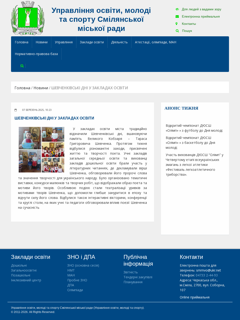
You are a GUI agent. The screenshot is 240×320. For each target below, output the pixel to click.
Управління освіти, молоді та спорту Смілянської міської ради (101, 19)
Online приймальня (195, 297)
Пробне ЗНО (77, 280)
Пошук (186, 31)
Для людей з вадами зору (201, 9)
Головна (21, 42)
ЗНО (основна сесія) (83, 265)
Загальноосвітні (24, 270)
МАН (71, 275)
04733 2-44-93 (207, 275)
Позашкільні (20, 275)
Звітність (131, 272)
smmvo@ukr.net (208, 270)
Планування (133, 282)
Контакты (188, 24)
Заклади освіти (92, 42)
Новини (42, 42)
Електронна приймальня (200, 16)
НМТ (71, 270)
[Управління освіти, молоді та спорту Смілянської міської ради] (28, 18)
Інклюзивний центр (26, 280)
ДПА (70, 285)
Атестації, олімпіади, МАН (155, 42)
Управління (64, 42)
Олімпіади (75, 290)
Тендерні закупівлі (138, 277)
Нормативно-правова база (36, 54)
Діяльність (119, 42)
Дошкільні (19, 265)
